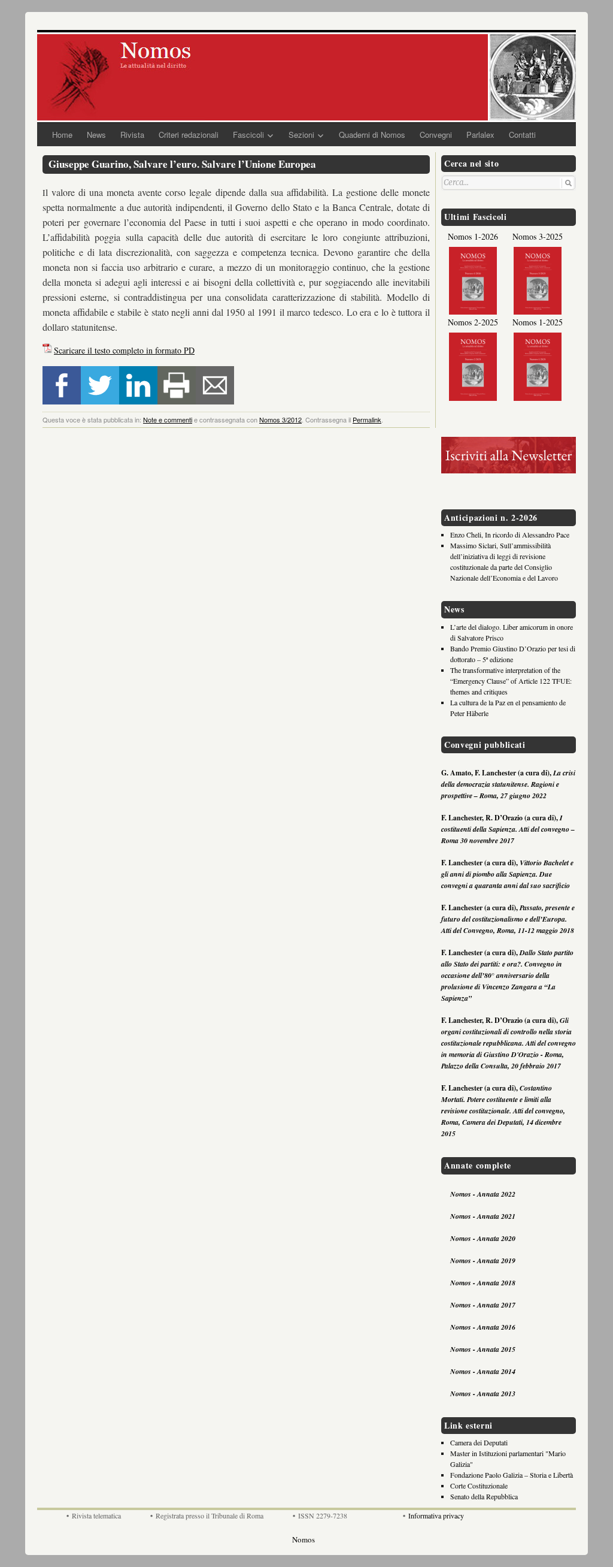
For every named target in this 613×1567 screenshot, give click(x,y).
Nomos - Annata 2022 (482, 1194)
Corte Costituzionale (479, 1485)
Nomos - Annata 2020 (482, 1238)
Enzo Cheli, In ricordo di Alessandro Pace (509, 534)
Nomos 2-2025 (473, 322)
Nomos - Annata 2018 (482, 1283)
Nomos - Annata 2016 (482, 1327)
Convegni (436, 134)
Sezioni (301, 134)
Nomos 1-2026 (473, 236)
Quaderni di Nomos (372, 134)
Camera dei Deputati (479, 1442)
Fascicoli (248, 134)
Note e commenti (167, 419)
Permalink (367, 419)
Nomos (303, 1539)
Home (62, 134)
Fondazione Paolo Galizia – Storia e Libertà (511, 1475)
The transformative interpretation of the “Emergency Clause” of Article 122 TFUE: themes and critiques (511, 680)
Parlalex (480, 134)
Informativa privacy (436, 1515)
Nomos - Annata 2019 (482, 1260)
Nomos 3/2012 (280, 419)
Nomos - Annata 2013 (482, 1393)
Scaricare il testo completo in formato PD (124, 350)
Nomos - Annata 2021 (482, 1216)
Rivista (132, 134)
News (96, 134)
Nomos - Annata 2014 (482, 1371)
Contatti (522, 134)
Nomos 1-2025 (537, 322)
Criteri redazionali (189, 134)
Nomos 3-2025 (537, 236)
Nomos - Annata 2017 (482, 1305)
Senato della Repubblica (484, 1496)
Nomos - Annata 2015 (482, 1349)
